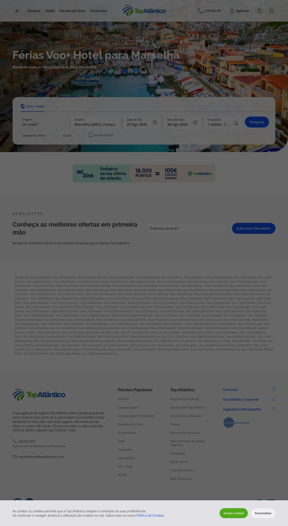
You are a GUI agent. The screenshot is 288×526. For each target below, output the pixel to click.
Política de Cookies (150, 515)
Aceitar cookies (234, 513)
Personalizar (263, 513)
